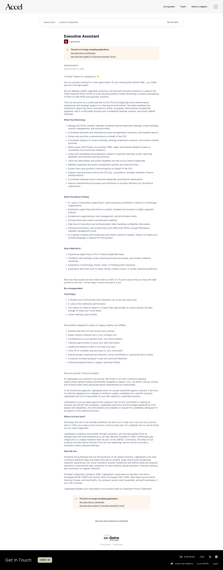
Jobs (201, 557)
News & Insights (199, 6)
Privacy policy (105, 544)
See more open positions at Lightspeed (111, 521)
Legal (215, 564)
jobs (49, 22)
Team (183, 6)
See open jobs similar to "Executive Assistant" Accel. (93, 56)
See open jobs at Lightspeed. (83, 53)
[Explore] (216, 7)
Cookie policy (118, 544)
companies (68, 22)
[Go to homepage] (13, 7)
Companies (169, 6)
